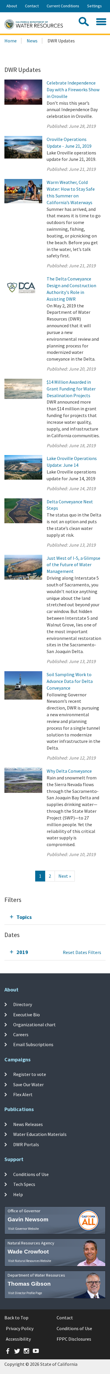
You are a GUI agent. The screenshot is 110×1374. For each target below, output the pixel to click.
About (11, 5)
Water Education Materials (40, 1134)
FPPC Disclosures (74, 1339)
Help (18, 1194)
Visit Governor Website (23, 1229)
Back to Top (16, 1317)
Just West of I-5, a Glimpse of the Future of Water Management (73, 564)
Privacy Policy (19, 1328)
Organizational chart (34, 1024)
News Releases (28, 1124)
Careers (20, 1034)
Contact (32, 5)
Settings (94, 5)
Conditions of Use (31, 1174)
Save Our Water (28, 1084)
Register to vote (29, 1074)
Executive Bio (26, 1014)
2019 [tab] (22, 952)
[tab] (55, 917)
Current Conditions (63, 5)
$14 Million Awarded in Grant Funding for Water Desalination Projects (71, 388)
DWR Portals (26, 1144)
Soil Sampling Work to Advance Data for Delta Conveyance (70, 681)
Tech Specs (24, 1184)
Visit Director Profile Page (25, 1293)
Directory (22, 1004)
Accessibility (18, 1339)
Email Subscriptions (33, 1044)
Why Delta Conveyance (69, 771)
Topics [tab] (24, 917)
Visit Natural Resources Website (29, 1261)
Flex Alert (23, 1094)
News (32, 41)
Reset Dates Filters (82, 952)
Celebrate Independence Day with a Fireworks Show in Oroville (73, 89)
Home (10, 41)
